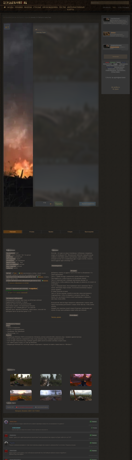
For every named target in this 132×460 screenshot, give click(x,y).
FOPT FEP (121, 65)
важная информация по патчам (19, 283)
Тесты (62, 7)
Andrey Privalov (107, 64)
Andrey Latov (111, 69)
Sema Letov (13, 421)
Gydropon (112, 62)
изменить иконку (106, 19)
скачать (41, 277)
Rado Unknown (124, 64)
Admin (107, 62)
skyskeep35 (110, 67)
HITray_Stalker (115, 72)
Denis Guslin (13, 450)
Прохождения (50, 7)
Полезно (94, 421)
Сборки (70, 231)
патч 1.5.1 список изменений (18, 292)
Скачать (59, 204)
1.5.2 (15, 273)
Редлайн (12, 443)
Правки (19, 7)
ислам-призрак (16, 427)
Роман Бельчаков (111, 70)
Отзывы (31, 231)
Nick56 (123, 62)
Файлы (28, 7)
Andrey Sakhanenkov (112, 65)
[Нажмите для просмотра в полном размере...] (18, 115)
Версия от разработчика (88, 203)
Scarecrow (13, 435)
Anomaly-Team (41, 32)
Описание (13, 231)
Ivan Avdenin (119, 69)
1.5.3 (21, 273)
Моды (10, 7)
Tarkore (118, 62)
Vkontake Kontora (119, 67)
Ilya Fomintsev (121, 70)
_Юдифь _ (116, 64)
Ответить (84, 421)
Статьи (37, 7)
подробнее (33, 288)
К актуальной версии (42, 407)
